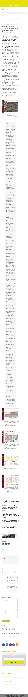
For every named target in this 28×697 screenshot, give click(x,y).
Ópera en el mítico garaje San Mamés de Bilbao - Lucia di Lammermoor (10, 572)
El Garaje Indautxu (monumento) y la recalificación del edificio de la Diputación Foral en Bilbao (10, 515)
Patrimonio (4, 549)
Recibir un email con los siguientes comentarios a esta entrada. (9, 629)
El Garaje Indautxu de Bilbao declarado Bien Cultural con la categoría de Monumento (10, 522)
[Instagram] (15, 1)
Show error (4, 685)
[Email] (21, 1)
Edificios (16, 547)
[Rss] (18, 1)
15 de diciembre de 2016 (8, 41)
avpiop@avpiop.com (14, 5)
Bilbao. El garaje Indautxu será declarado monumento (9, 527)
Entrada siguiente (14, 20)
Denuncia (13, 547)
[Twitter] (9, 1)
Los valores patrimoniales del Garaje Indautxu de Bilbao (10, 501)
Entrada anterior (15, 18)
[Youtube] (12, 1)
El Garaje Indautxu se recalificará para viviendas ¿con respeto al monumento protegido (10, 508)
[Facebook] (6, 1)
